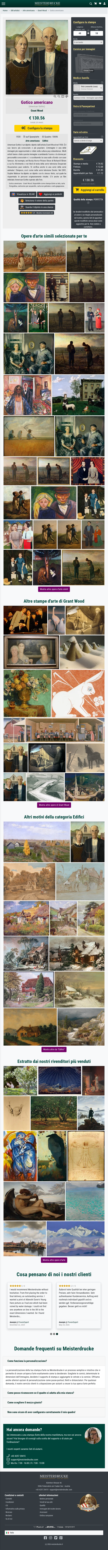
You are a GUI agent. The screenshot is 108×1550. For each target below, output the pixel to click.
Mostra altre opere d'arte (54, 1260)
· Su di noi (8, 1519)
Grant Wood (42, 10)
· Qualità (42, 1505)
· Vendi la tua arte (46, 1502)
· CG (6, 1505)
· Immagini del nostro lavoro (50, 1509)
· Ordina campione (46, 1515)
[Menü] (3, 4)
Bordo (75, 39)
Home (5, 10)
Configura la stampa (38, 128)
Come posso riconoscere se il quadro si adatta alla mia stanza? (40, 1392)
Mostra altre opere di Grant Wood (54, 805)
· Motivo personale (46, 1499)
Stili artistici (15, 10)
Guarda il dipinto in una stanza (38, 207)
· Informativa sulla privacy (15, 1509)
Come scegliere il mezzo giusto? (24, 1402)
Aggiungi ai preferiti (52, 194)
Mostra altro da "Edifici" (54, 1049)
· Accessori (43, 1512)
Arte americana (29, 10)
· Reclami (8, 1515)
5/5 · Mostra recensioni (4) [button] (42, 213)
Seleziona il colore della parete (39, 200)
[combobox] (88, 42)
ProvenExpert (22, 1322)
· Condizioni (9, 1502)
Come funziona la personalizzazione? (27, 1361)
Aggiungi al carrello (91, 190)
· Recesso (8, 1512)
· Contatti (8, 1499)
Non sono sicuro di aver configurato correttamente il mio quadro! (41, 1412)
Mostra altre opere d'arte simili (54, 589)
